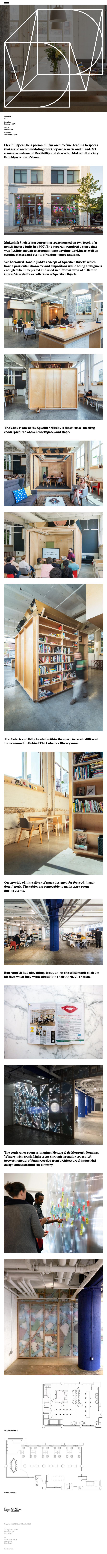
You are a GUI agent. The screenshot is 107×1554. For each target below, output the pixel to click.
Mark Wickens (16, 1509)
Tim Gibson (15, 1511)
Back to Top (8, 1549)
